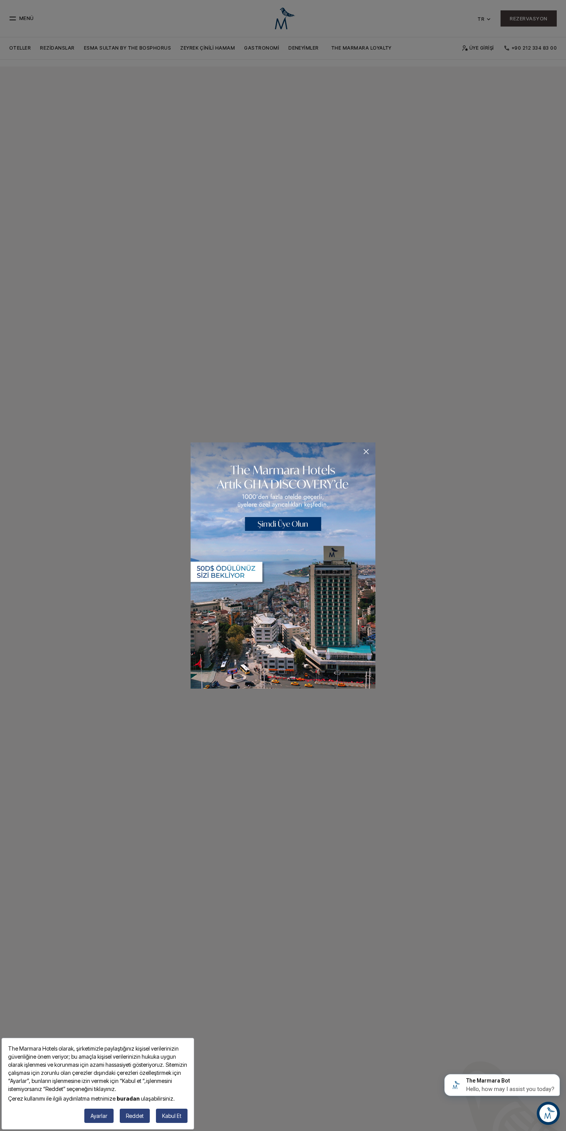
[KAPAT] (366, 451)
